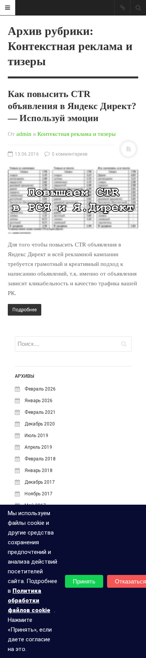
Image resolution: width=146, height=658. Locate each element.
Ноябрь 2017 (39, 494)
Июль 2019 (36, 435)
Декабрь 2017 (40, 482)
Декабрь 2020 (40, 424)
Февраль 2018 (40, 459)
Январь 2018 (39, 470)
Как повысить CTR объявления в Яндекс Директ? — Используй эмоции (72, 106)
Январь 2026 (39, 400)
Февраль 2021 (40, 412)
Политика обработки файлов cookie (29, 600)
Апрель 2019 (38, 447)
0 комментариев (69, 154)
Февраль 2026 (40, 389)
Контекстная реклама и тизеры (76, 134)
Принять (84, 581)
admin (24, 134)
